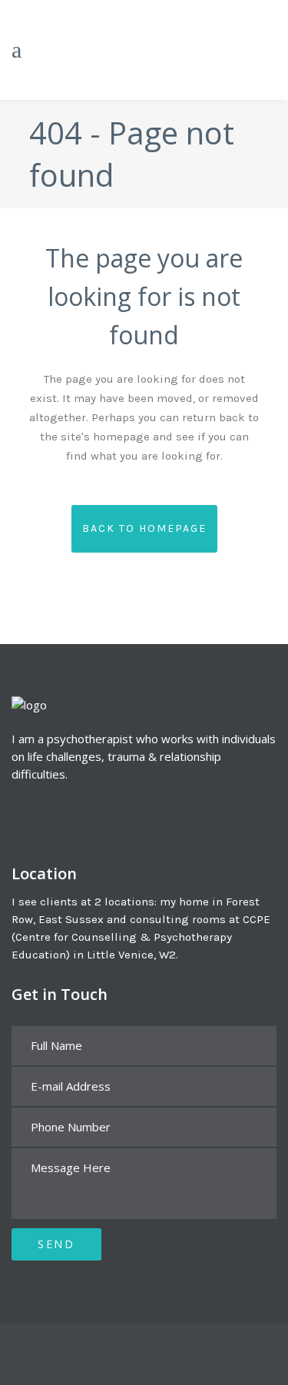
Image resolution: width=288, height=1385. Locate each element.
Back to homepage (144, 528)
